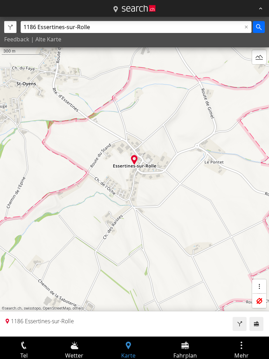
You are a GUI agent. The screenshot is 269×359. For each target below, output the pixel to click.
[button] (134, 159)
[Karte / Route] (115, 9)
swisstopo (32, 308)
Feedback (16, 39)
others (78, 308)
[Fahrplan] (256, 324)
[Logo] (139, 8)
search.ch (13, 308)
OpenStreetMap (56, 308)
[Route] (240, 324)
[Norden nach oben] (259, 74)
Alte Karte (48, 39)
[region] (134, 177)
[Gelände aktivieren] (259, 57)
